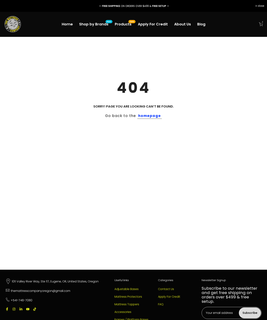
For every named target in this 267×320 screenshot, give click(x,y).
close (8, 6)
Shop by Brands (95, 24)
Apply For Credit (153, 24)
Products (124, 24)
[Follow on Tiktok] (34, 309)
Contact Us (166, 289)
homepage (149, 115)
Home (67, 24)
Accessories (122, 312)
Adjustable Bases (126, 289)
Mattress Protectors (128, 297)
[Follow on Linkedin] (21, 309)
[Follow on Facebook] (7, 309)
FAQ (160, 304)
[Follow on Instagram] (14, 309)
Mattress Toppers (126, 304)
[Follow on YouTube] (27, 309)
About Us (182, 24)
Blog (201, 24)
